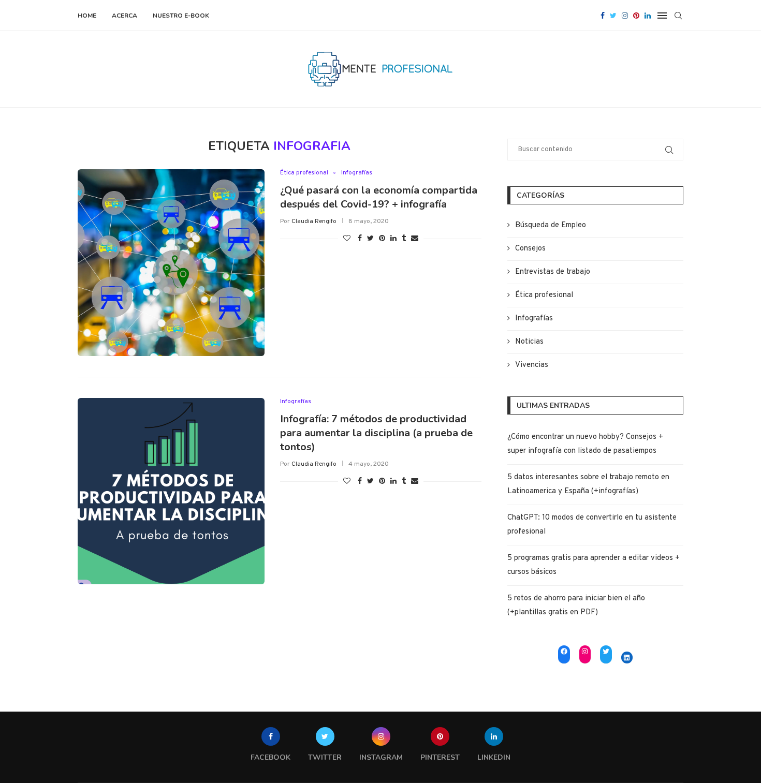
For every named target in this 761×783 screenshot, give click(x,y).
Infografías (356, 172)
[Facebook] (603, 16)
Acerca (124, 15)
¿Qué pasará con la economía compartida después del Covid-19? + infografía (378, 197)
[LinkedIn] (627, 657)
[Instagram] (625, 16)
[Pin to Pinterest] (382, 238)
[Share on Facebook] (360, 238)
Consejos (530, 249)
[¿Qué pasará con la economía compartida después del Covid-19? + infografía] (171, 262)
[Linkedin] (648, 16)
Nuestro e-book (181, 15)
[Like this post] (346, 238)
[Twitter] (613, 16)
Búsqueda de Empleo (550, 225)
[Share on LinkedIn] (393, 238)
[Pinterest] (636, 16)
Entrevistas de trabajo (552, 272)
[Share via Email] (414, 238)
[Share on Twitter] (370, 238)
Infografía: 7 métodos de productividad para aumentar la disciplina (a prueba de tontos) (376, 433)
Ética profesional (304, 172)
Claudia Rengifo (313, 221)
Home (87, 15)
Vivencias (531, 365)
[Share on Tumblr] (404, 238)
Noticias (529, 342)
